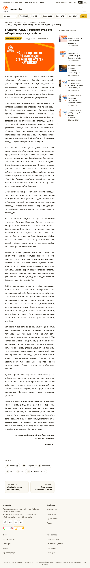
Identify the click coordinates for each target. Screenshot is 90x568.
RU (85, 2)
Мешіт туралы (61, 2)
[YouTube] (10, 522)
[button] (29, 57)
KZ (80, 2)
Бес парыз (7, 544)
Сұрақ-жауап (52, 518)
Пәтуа (49, 523)
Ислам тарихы (9, 539)
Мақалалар (51, 514)
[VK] (21, 522)
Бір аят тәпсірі (9, 553)
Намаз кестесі (53, 539)
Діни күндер (52, 548)
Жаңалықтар (52, 509)
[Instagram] (16, 522)
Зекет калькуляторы (55, 544)
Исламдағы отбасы (13, 38)
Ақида (5, 548)
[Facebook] (5, 522)
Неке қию (72, 2)
